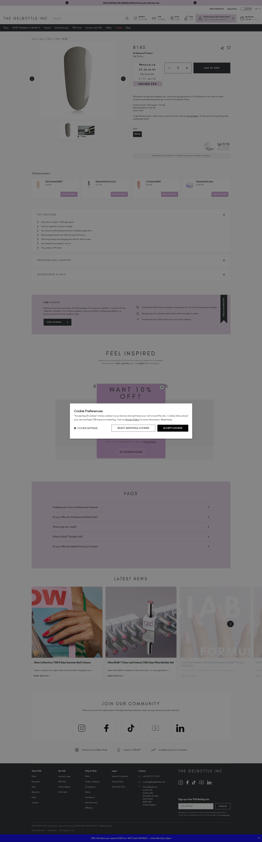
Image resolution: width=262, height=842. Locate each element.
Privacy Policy (132, 419)
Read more (166, 419)
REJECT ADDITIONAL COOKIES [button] (133, 428)
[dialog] (131, 421)
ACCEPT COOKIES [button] (172, 428)
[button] (86, 428)
